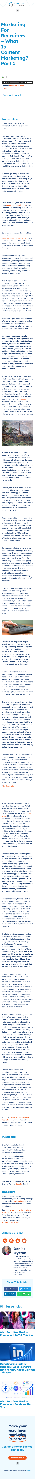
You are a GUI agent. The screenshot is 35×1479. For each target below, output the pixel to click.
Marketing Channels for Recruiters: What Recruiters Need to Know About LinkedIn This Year (17, 1368)
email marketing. (19, 1201)
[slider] (29, 82)
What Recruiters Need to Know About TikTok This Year (17, 1334)
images (23, 399)
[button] (17, 10)
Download (6, 88)
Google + (19, 1184)
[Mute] (25, 83)
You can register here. (11, 1222)
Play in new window (17, 86)
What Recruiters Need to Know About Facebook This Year (15, 1404)
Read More (3, 1339)
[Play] (4, 83)
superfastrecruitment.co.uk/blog (15, 238)
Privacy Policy (29, 1470)
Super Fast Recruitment (16, 205)
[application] (17, 82)
